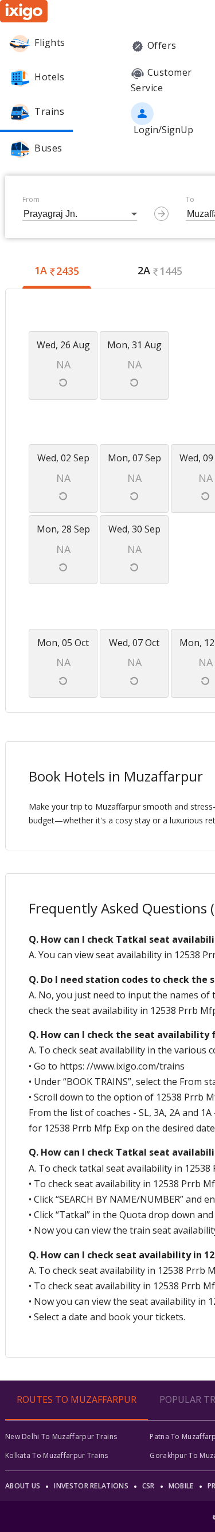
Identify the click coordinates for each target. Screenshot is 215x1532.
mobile (181, 1486)
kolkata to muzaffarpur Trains (56, 1455)
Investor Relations (91, 1486)
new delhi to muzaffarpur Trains (61, 1436)
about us (22, 1486)
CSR (148, 1486)
